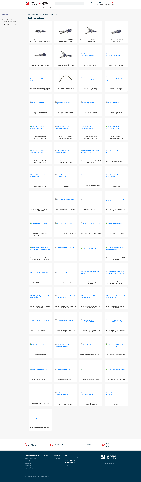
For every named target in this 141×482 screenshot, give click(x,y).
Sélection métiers (48, 8)
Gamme (4, 29)
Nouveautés (71, 8)
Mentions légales (29, 465)
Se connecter (57, 458)
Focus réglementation (70, 464)
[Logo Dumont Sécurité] (31, 3)
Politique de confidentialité (31, 468)
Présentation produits (70, 462)
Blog (66, 455)
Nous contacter (28, 461)
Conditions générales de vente (32, 467)
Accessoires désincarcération (9, 21)
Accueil (29, 14)
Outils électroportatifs (7, 19)
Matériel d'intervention (36, 14)
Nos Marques (28, 463)
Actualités (67, 465)
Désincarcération (46, 14)
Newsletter (47, 455)
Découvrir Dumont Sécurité (31, 458)
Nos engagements (29, 460)
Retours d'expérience (70, 460)
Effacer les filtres (13, 24)
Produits (28, 8)
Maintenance (96, 8)
